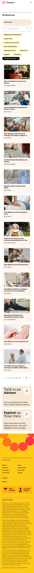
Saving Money (17, 54)
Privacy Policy (21, 470)
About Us (4, 465)
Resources (5, 467)
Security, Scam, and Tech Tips (11, 42)
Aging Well (6, 54)
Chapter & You (23, 50)
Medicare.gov (22, 546)
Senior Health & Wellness (10, 46)
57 (26, 378)
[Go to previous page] (4, 378)
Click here (5, 567)
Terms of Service (21, 467)
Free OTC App (5, 472)
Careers (19, 465)
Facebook (4, 478)
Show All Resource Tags (10, 58)
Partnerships (5, 470)
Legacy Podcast (8, 38)
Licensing (19, 472)
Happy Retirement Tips (10, 50)
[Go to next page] (29, 378)
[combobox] (17, 22)
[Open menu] (31, 2)
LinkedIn (4, 481)
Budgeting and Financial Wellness (12, 34)
